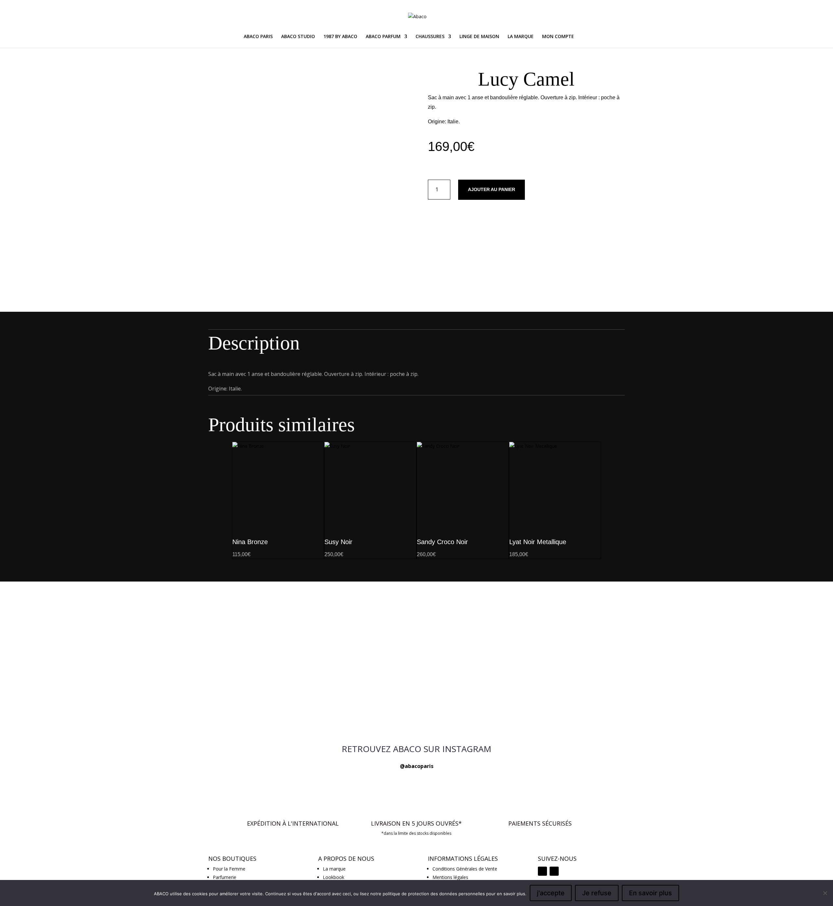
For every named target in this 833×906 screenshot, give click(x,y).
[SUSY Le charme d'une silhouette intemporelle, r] (556, 602)
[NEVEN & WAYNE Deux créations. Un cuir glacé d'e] (276, 717)
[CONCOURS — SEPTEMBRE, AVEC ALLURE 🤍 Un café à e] (416, 648)
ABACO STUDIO (298, 36)
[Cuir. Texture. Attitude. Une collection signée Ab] (416, 713)
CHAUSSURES (430, 36)
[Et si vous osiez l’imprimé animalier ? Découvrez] (276, 605)
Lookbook (333, 877)
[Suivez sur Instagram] (542, 871)
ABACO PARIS (258, 36)
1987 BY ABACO (340, 36)
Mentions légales (450, 877)
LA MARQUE (521, 36)
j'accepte (551, 893)
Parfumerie (224, 877)
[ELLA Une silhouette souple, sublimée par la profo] (556, 717)
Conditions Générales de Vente (464, 869)
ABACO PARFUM (383, 36)
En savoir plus (650, 893)
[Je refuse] (825, 893)
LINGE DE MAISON (479, 36)
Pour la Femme (229, 869)
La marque (334, 869)
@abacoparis (416, 766)
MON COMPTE (558, 36)
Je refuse (596, 893)
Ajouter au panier (491, 189)
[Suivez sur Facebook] (554, 871)
